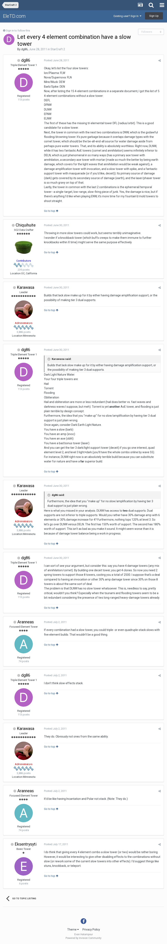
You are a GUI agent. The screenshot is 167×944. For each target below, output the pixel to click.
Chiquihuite (26, 225)
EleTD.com (14, 16)
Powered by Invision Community (83, 938)
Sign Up (154, 15)
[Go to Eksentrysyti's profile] (23, 866)
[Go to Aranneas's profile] (23, 644)
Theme (72, 929)
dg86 (24, 49)
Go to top (50, 210)
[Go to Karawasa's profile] (23, 309)
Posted (56, 60)
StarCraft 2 (58, 49)
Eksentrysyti (25, 844)
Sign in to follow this (18, 30)
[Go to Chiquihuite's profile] (23, 247)
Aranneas (25, 621)
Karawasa (25, 287)
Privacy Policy (91, 929)
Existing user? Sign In (127, 16)
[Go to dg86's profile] (8, 39)
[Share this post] (159, 60)
